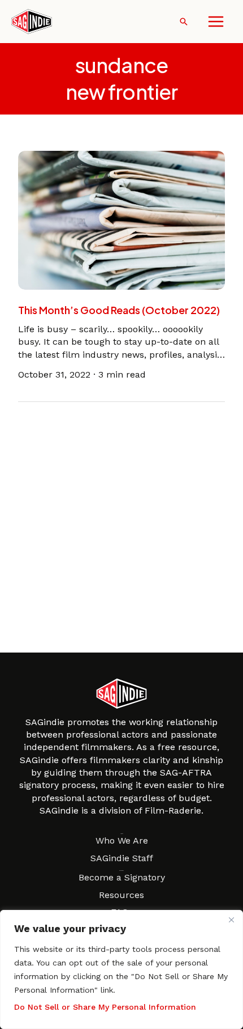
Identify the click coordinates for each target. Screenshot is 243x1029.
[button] (184, 21)
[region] (121, 969)
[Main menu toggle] (216, 21)
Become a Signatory (122, 877)
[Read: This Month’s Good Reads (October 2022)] (121, 219)
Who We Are (122, 840)
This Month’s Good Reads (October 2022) (119, 309)
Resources (121, 895)
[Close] (231, 919)
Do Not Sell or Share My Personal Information (105, 1006)
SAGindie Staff (121, 858)
